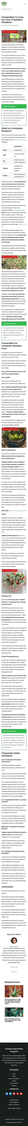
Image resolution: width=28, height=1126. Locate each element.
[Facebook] (7, 1093)
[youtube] (21, 1093)
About (14, 1076)
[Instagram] (14, 1093)
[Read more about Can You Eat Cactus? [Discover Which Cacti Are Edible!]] (14, 1012)
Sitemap (14, 1085)
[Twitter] (10, 1093)
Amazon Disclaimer (14, 1078)
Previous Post (14, 967)
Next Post (14, 971)
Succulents (9, 9)
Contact (14, 1081)
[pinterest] (17, 1093)
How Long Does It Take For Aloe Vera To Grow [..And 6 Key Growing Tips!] (13, 1001)
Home (3, 9)
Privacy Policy (14, 1083)
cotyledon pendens (20, 140)
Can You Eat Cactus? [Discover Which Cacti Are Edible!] (13, 1020)
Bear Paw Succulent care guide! (17, 510)
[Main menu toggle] (24, 3)
